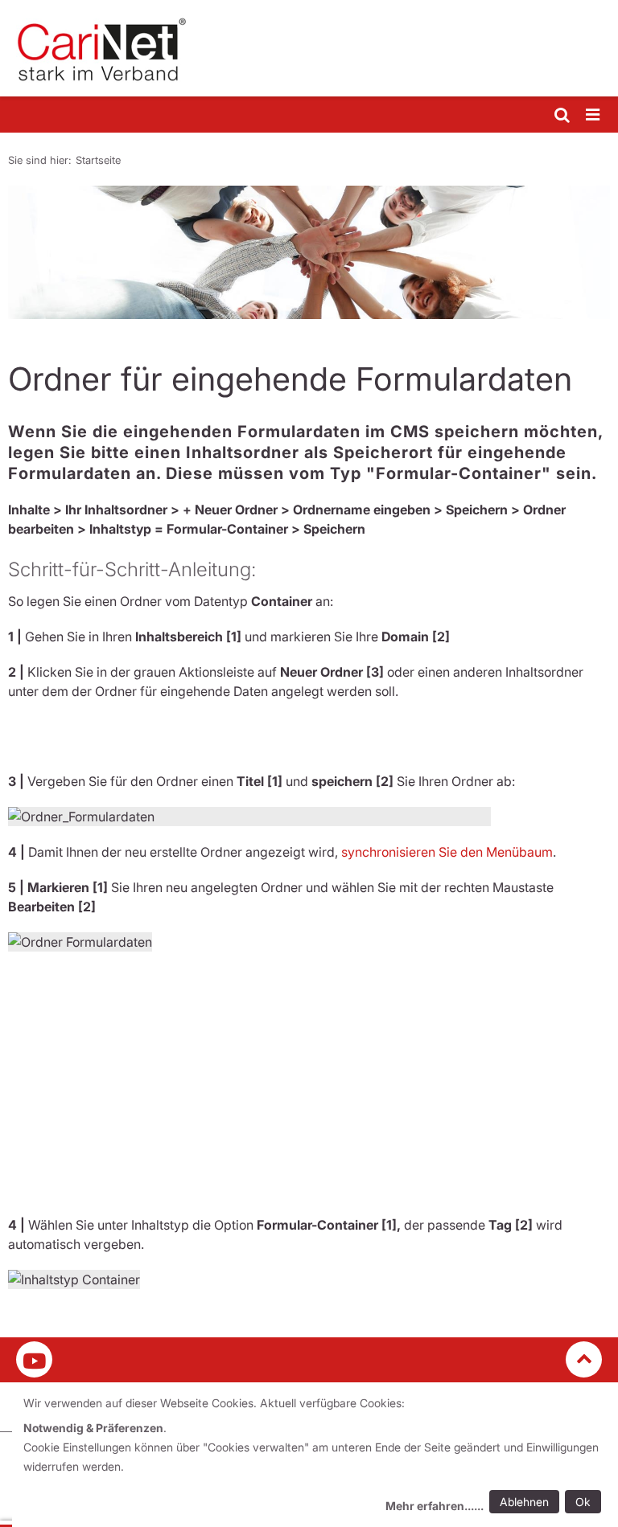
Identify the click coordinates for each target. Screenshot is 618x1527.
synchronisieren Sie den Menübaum (447, 852)
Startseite (98, 160)
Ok (583, 1502)
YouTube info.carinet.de (34, 1359)
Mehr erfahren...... (434, 1506)
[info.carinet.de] (309, 48)
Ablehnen (524, 1502)
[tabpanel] (309, 252)
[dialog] (315, 1456)
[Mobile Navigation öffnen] (594, 115)
